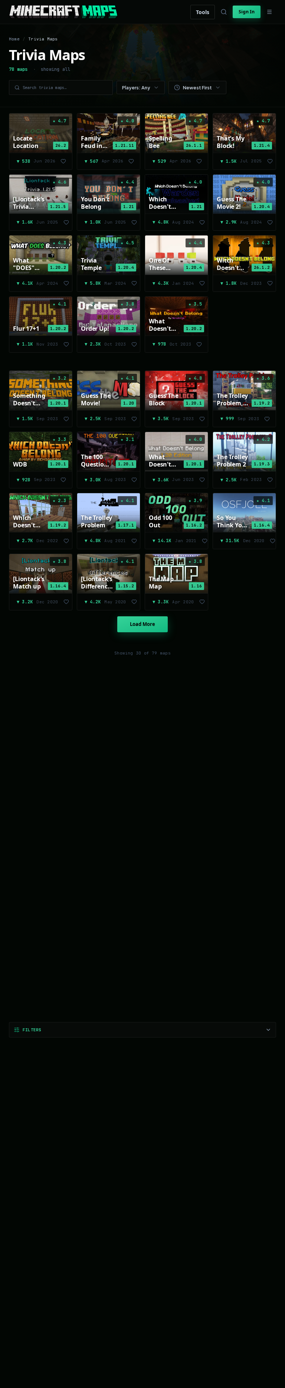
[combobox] (141, 87)
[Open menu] (269, 12)
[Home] (63, 12)
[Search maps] (223, 12)
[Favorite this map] (63, 161)
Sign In (247, 12)
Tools (202, 12)
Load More (142, 624)
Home (14, 39)
